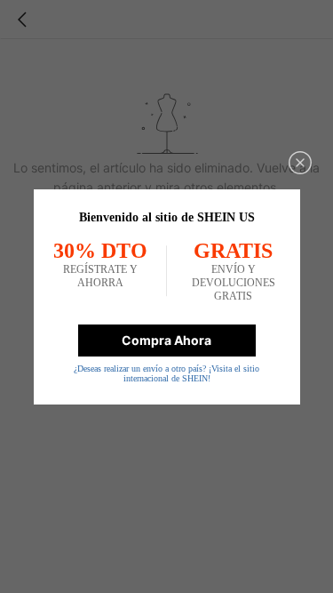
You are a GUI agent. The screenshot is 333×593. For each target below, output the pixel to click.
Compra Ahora (166, 340)
